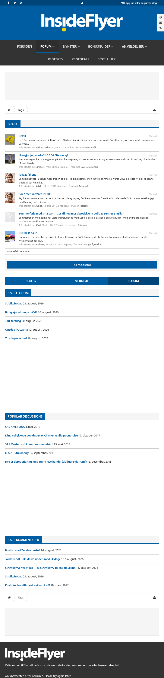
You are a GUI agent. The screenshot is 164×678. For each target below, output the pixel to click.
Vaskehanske (42, 147)
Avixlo (38, 186)
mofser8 (39, 244)
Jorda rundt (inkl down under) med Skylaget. (34, 559)
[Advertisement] (82, 376)
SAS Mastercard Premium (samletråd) (29, 444)
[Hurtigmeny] (155, 110)
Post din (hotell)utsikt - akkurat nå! (28, 585)
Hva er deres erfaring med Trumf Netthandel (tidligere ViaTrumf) (46, 461)
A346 (38, 225)
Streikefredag (14, 303)
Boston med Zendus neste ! (23, 550)
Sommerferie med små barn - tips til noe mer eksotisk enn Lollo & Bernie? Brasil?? (71, 213)
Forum (133, 281)
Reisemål (91, 147)
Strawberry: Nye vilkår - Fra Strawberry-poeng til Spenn (40, 568)
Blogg (30, 281)
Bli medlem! (82, 265)
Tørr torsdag (13, 321)
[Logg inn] (161, 27)
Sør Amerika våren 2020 (34, 194)
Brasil (22, 136)
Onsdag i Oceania (16, 329)
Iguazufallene (27, 174)
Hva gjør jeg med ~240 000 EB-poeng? (43, 155)
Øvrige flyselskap (93, 244)
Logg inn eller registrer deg (140, 2)
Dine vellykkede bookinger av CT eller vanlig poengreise (41, 435)
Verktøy (82, 281)
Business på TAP (29, 233)
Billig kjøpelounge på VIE (21, 312)
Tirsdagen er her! (16, 338)
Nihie (38, 166)
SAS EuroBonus (89, 166)
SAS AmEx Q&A (15, 427)
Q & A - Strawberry (17, 453)
